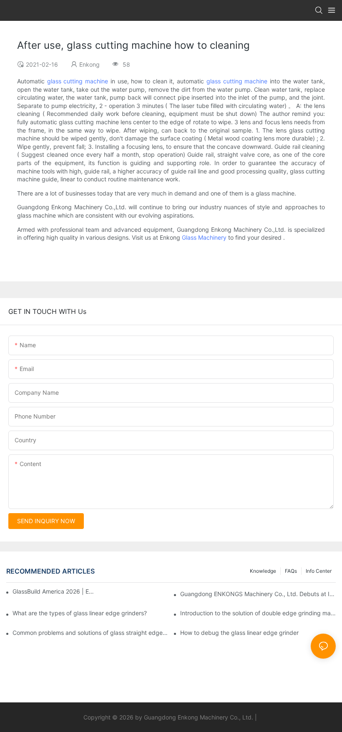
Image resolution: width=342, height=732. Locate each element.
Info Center (319, 571)
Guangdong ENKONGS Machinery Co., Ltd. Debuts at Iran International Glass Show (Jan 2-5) (258, 593)
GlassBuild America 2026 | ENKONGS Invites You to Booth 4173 (54, 591)
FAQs (291, 571)
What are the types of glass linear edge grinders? (80, 613)
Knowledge (263, 571)
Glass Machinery (204, 237)
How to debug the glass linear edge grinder (239, 632)
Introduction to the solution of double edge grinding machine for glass (258, 613)
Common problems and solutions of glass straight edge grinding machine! (90, 632)
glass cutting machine (77, 81)
